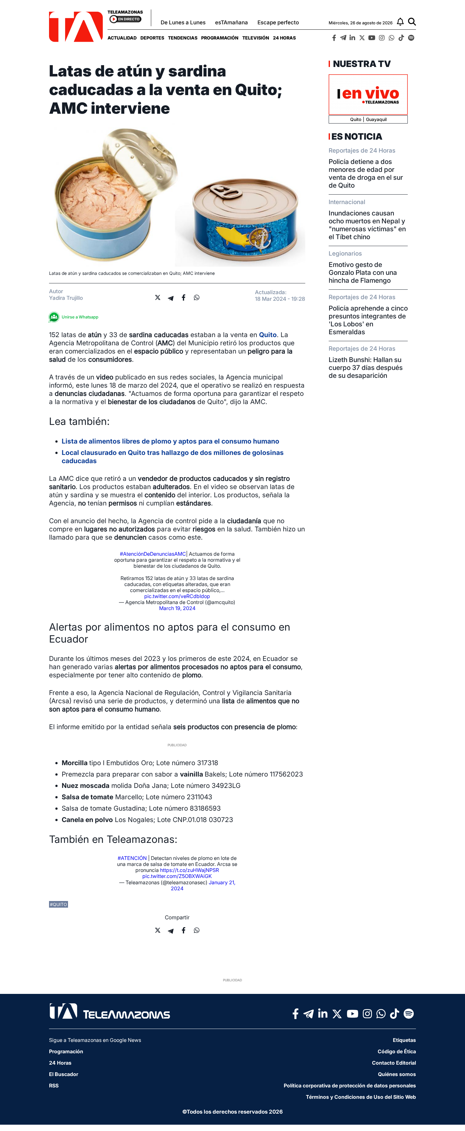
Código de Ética (397, 1051)
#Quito (58, 904)
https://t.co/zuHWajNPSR (189, 870)
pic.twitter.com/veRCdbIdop (177, 596)
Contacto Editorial (394, 1063)
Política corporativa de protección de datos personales (350, 1085)
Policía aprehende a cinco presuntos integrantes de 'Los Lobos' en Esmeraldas (368, 320)
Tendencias (182, 37)
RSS (54, 1085)
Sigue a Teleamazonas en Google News (95, 1040)
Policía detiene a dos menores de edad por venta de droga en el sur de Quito (366, 173)
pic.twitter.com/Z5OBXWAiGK (177, 876)
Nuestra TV (361, 63)
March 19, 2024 (177, 608)
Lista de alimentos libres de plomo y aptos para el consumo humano (170, 441)
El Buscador (63, 1074)
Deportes (152, 37)
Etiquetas (404, 1040)
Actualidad (122, 37)
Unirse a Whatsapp (80, 316)
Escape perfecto (278, 22)
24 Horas (284, 37)
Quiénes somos (397, 1074)
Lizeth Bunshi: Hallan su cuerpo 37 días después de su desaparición (366, 367)
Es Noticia (357, 136)
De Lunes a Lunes (183, 22)
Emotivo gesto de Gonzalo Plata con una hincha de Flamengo (363, 272)
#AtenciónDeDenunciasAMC (153, 554)
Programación (220, 37)
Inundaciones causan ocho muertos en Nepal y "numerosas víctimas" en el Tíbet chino (367, 225)
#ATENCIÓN (132, 858)
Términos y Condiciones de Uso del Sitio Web (361, 1097)
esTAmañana (231, 22)
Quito (268, 335)
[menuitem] (122, 38)
